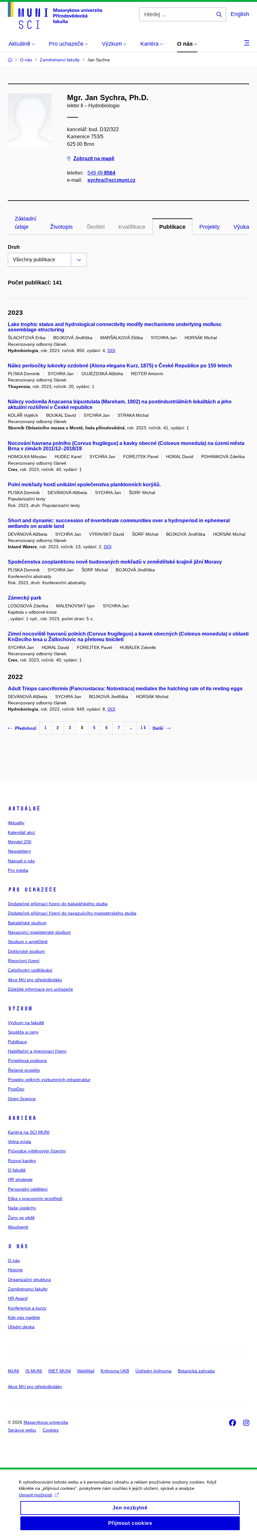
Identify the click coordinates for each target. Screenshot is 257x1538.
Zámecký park (24, 597)
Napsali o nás (21, 860)
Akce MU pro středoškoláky (35, 979)
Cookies (51, 1430)
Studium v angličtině (28, 941)
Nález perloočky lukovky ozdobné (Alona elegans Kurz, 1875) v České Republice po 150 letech (120, 365)
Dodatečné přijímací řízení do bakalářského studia (58, 903)
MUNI (13, 1370)
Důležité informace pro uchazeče (40, 989)
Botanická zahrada (196, 1370)
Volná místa (19, 1141)
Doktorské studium (26, 951)
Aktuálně (24, 808)
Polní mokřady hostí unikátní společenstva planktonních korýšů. (84, 484)
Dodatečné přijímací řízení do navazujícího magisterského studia (72, 913)
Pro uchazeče (32, 889)
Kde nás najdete (24, 1317)
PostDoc (16, 1088)
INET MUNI (59, 1370)
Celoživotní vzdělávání (30, 970)
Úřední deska (21, 1326)
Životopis (61, 227)
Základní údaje (25, 223)
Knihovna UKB (115, 1370)
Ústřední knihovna (153, 1370)
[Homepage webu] (55, 15)
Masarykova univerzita (46, 1422)
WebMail (85, 1370)
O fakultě (17, 1170)
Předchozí (25, 728)
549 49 (101, 173)
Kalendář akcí (21, 832)
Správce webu (22, 1430)
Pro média (18, 870)
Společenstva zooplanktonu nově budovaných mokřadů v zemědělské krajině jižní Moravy (115, 562)
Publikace (172, 227)
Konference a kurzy (27, 1308)
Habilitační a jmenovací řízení (37, 1051)
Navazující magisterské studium (39, 932)
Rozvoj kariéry (22, 1160)
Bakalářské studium (27, 922)
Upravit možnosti (35, 1494)
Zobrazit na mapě (93, 158)
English (240, 14)
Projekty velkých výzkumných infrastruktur (49, 1079)
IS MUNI (33, 1370)
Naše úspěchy (22, 1207)
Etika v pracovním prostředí (35, 1198)
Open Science (22, 1098)
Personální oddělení (28, 1189)
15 (143, 727)
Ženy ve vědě (21, 1217)
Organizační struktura (29, 1279)
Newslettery (19, 851)
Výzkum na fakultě (26, 1022)
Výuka (241, 227)
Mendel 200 (19, 841)
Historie (15, 1269)
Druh (14, 247)
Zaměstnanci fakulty (28, 1288)
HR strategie (20, 1179)
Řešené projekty (24, 1070)
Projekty (209, 227)
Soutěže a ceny (23, 1032)
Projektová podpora (27, 1060)
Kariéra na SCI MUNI (29, 1132)
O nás (18, 1246)
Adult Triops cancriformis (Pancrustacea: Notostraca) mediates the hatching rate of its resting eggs (125, 688)
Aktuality (16, 822)
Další (158, 728)
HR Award (18, 1298)
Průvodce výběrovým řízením (37, 1150)
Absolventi (18, 1226)
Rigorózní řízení (23, 960)
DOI (111, 350)
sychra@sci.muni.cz (111, 180)
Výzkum (20, 1008)
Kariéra (22, 1118)
